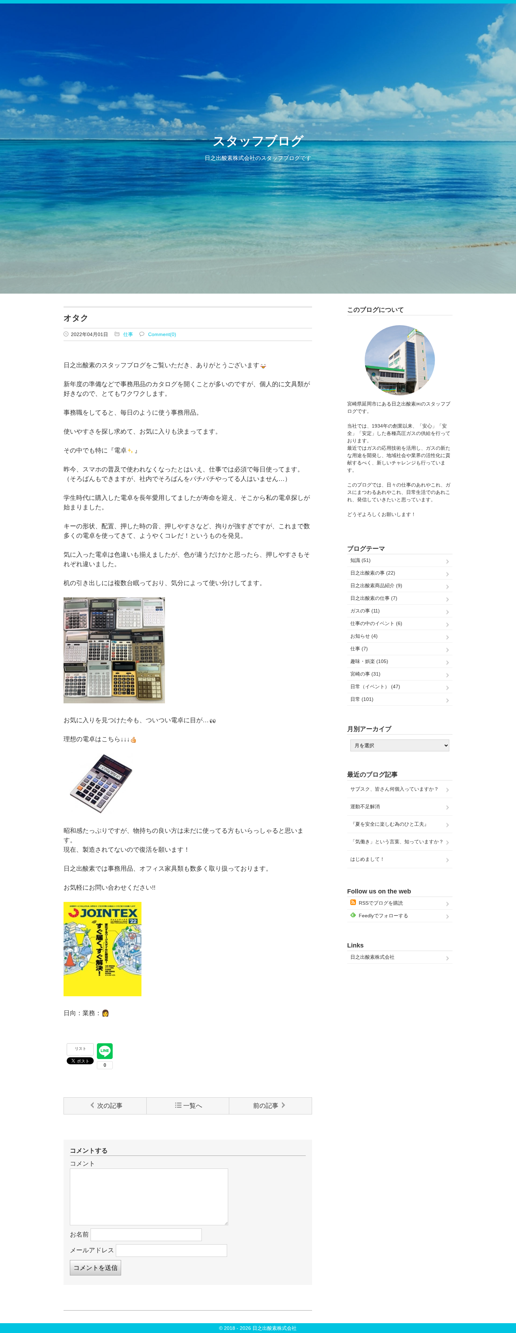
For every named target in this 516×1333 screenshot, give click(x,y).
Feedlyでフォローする (383, 915)
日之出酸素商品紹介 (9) (376, 585)
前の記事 (265, 1105)
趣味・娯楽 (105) (369, 661)
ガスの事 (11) (365, 611)
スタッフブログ (258, 141)
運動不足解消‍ (365, 806)
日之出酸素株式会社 (372, 957)
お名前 (79, 1234)
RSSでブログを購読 (381, 903)
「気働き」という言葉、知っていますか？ (397, 841)
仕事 (128, 334)
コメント (82, 1163)
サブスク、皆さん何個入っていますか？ (394, 789)
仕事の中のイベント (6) (376, 623)
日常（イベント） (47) (375, 686)
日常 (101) (361, 699)
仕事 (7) (359, 648)
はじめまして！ (367, 859)
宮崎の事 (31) (365, 674)
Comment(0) (162, 334)
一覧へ (192, 1105)
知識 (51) (360, 560)
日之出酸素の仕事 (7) (373, 598)
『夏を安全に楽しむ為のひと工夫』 (389, 824)
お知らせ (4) (364, 636)
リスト (80, 1048)
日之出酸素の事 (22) (372, 573)
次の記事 (110, 1105)
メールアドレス (92, 1249)
